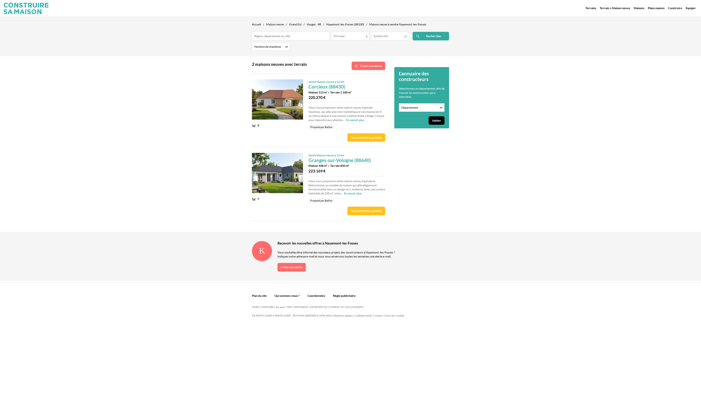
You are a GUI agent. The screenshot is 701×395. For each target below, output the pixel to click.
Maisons (639, 8)
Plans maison (656, 8)
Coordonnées (316, 295)
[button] (271, 46)
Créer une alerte (371, 65)
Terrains (590, 8)
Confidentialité (362, 315)
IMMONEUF (301, 307)
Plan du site (259, 295)
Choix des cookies (394, 315)
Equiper (691, 8)
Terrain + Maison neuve (615, 8)
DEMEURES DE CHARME (324, 307)
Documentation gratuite (366, 137)
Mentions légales (343, 315)
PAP (289, 307)
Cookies (377, 315)
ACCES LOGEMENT (352, 307)
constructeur (421, 92)
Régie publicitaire (344, 295)
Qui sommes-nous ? (287, 295)
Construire (675, 8)
